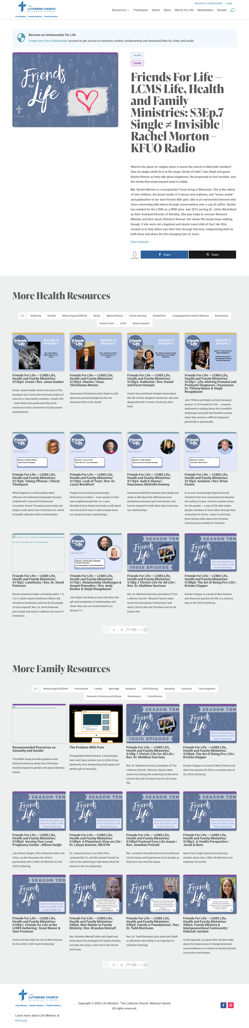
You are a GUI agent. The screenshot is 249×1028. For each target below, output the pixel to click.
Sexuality (169, 688)
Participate (141, 10)
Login (229, 3)
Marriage (114, 688)
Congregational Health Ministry (190, 315)
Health (137, 55)
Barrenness (221, 315)
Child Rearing (150, 688)
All (22, 315)
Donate (222, 10)
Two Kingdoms (206, 688)
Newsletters (205, 10)
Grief (123, 323)
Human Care (107, 323)
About (156, 10)
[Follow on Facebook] (223, 1005)
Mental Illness (115, 315)
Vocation (186, 688)
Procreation (81, 688)
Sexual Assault (141, 323)
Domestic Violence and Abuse (104, 696)
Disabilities (159, 315)
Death (96, 315)
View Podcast (139, 242)
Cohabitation (154, 696)
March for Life (184, 10)
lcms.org (21, 1020)
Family (137, 63)
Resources (119, 10)
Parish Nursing (137, 315)
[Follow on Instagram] (231, 1005)
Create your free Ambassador (48, 41)
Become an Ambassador (209, 3)
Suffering (35, 315)
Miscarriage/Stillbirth (74, 315)
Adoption (130, 688)
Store (167, 10)
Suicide (51, 315)
